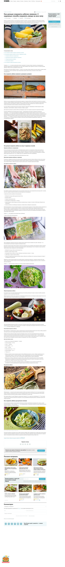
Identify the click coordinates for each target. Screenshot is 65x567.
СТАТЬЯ (6, 466)
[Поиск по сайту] (55, 1)
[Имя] (14, 510)
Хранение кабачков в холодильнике (12, 55)
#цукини (8, 438)
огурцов (5, 326)
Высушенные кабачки (9, 60)
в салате (18, 404)
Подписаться (42, 478)
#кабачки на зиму (19, 438)
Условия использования (31, 515)
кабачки (9, 65)
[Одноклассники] (12, 524)
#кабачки (5, 438)
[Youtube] (18, 524)
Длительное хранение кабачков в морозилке (13, 57)
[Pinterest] (15, 524)
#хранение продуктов (13, 438)
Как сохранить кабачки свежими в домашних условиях (14, 52)
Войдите (19, 508)
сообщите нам (23, 437)
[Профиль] (60, 1)
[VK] (9, 524)
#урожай (23, 438)
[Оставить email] (31, 479)
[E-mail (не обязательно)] (36, 510)
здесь (8, 155)
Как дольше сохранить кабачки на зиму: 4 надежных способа (15, 54)
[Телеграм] (6, 524)
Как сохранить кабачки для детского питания (13, 62)
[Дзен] (21, 524)
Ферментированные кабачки (11, 59)
